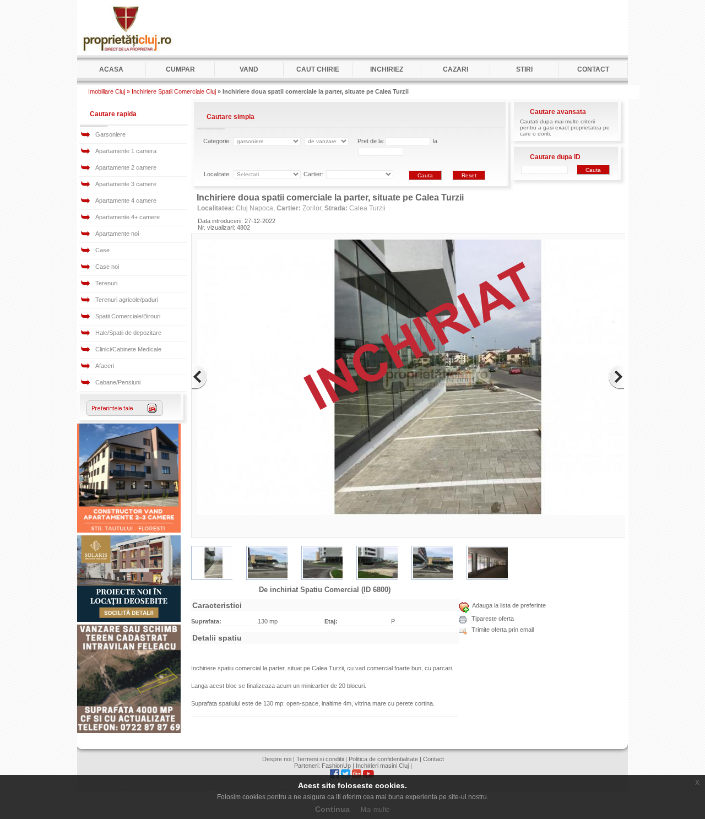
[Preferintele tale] (125, 413)
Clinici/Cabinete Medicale (128, 349)
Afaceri (104, 365)
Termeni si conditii (320, 759)
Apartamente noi (117, 233)
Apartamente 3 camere (125, 184)
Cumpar (180, 69)
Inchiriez (386, 69)
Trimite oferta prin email (502, 629)
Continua (332, 809)
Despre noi (276, 759)
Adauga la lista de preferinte (509, 605)
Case (102, 250)
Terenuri (106, 283)
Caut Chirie (317, 69)
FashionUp (336, 765)
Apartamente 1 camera (125, 151)
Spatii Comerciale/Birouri (127, 316)
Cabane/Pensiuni (117, 382)
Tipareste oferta (492, 618)
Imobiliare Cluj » (109, 91)
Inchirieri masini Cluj (382, 765)
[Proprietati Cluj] (126, 53)
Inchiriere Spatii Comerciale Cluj (174, 91)
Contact (593, 69)
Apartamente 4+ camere (127, 217)
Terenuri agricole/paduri (126, 299)
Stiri (524, 69)
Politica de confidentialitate (383, 759)
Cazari (455, 69)
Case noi (107, 266)
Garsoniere (110, 134)
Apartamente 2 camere (125, 167)
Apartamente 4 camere (125, 200)
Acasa (111, 69)
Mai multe (375, 809)
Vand (249, 69)
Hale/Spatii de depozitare (128, 332)
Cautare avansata (558, 112)
